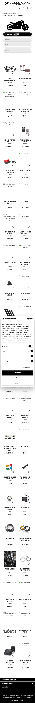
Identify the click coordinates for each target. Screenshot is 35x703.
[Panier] (31, 8)
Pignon (25, 201)
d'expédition (28, 695)
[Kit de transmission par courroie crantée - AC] (9, 69)
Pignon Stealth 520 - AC (9, 141)
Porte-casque (9, 569)
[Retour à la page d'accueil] (17, 3)
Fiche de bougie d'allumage (25, 478)
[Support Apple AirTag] (9, 283)
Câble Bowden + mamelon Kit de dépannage (25, 570)
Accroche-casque (25, 79)
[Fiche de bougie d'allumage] (25, 467)
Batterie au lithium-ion (10, 171)
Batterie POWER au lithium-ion (25, 110)
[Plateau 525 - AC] (25, 161)
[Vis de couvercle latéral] (25, 651)
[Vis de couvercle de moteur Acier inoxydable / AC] (9, 436)
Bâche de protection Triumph (10, 661)
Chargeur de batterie (10, 600)
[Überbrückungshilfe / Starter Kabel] (9, 620)
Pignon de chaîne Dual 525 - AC (25, 539)
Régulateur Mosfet (10, 416)
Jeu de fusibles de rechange (10, 478)
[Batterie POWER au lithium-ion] (25, 99)
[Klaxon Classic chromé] (9, 498)
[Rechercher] (20, 8)
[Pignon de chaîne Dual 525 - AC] (25, 528)
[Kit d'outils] (25, 436)
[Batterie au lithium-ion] (9, 161)
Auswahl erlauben (17, 377)
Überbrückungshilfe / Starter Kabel (9, 631)
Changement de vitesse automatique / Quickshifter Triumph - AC (9, 233)
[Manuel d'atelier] (9, 253)
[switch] (30, 351)
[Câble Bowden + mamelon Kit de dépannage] (25, 559)
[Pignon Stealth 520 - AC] (9, 130)
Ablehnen (17, 383)
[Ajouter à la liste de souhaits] (13, 73)
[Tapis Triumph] (25, 283)
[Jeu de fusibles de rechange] (9, 467)
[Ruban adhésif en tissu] (25, 620)
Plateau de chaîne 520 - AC (10, 202)
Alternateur (9, 538)
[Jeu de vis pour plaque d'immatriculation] (9, 99)
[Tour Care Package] (25, 314)
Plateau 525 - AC (25, 171)
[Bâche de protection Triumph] (9, 651)
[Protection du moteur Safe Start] (25, 253)
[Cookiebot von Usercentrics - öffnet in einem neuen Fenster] (26, 319)
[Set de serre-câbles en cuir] (9, 314)
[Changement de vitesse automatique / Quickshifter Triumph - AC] (9, 222)
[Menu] (4, 8)
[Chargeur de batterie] (9, 590)
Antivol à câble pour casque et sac (25, 233)
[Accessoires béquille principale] (25, 406)
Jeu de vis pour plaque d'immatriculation (9, 110)
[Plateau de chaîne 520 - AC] (9, 191)
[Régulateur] (25, 498)
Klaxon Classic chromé (9, 508)
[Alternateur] (9, 528)
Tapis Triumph (25, 293)
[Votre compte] (27, 8)
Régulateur (25, 508)
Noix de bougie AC (25, 599)
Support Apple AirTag (10, 294)
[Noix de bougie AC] (25, 590)
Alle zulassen (17, 372)
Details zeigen (26, 367)
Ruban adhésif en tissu (25, 631)
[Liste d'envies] (24, 8)
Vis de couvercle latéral (25, 661)
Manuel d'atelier (10, 262)
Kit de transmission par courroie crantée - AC (10, 79)
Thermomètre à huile (25, 141)
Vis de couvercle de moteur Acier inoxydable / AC (9, 447)
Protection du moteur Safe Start (25, 263)
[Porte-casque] (9, 559)
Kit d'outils (25, 446)
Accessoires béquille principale (25, 416)
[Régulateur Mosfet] (9, 406)
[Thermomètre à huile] (25, 130)
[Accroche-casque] (25, 69)
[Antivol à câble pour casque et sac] (25, 222)
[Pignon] (25, 191)
